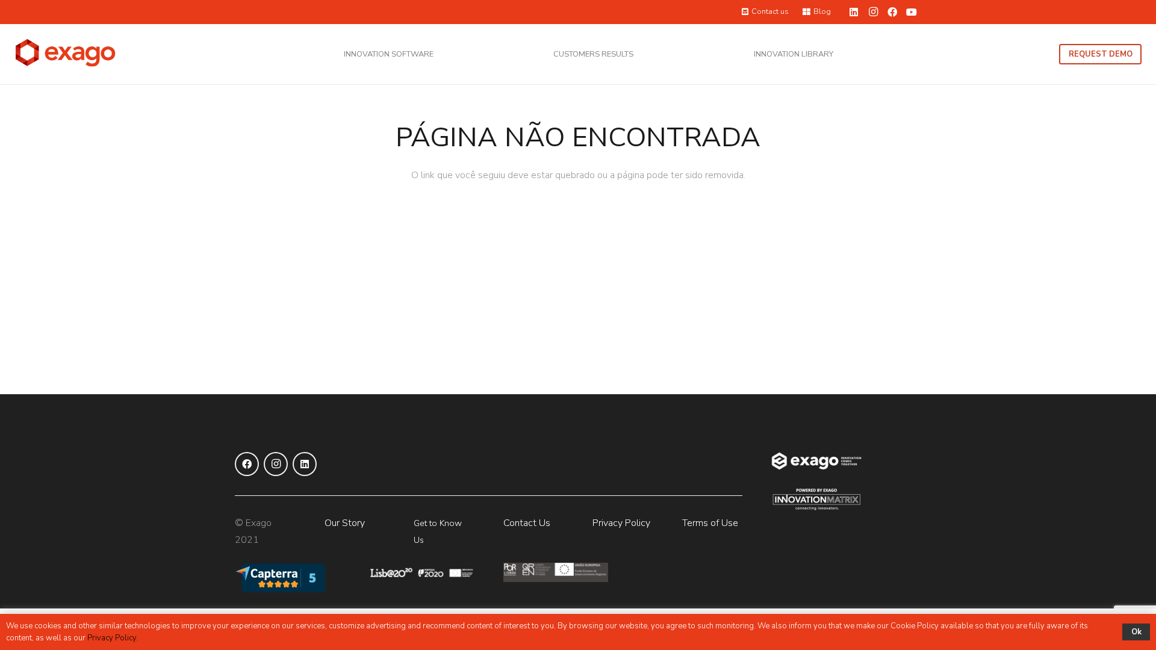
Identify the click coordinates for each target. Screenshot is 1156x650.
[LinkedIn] (853, 12)
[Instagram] (873, 12)
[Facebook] (892, 12)
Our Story (345, 523)
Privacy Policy (621, 523)
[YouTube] (911, 12)
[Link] (65, 54)
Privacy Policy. (112, 638)
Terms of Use (710, 523)
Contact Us (526, 523)
